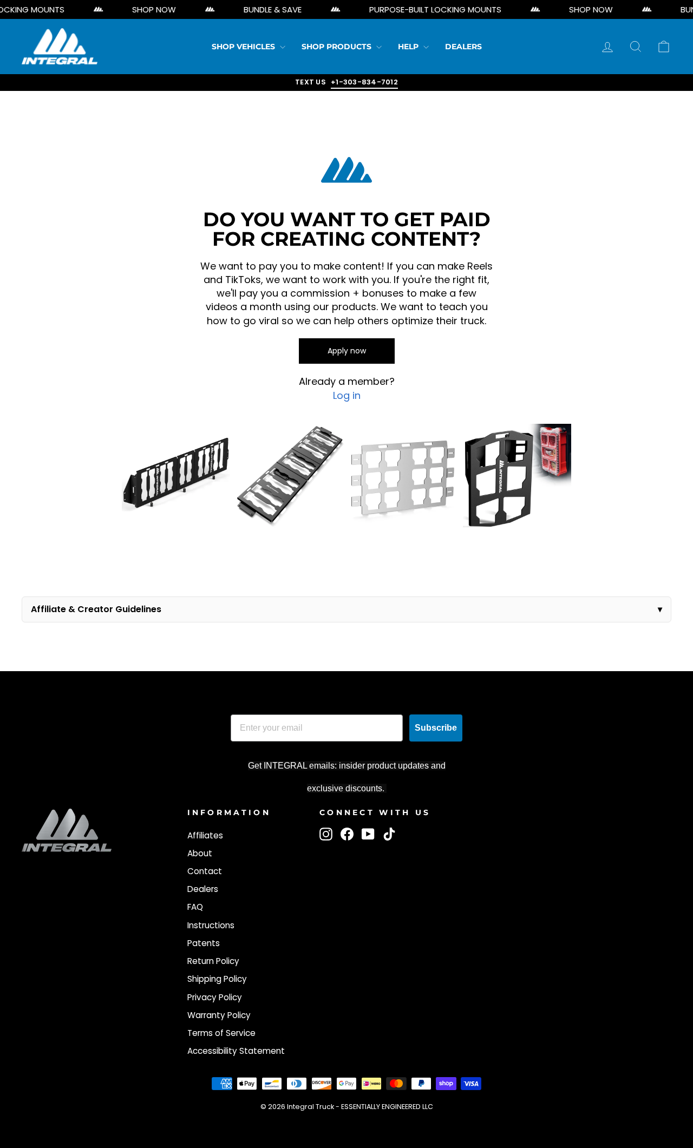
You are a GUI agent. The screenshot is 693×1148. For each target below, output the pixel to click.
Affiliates (205, 835)
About (199, 853)
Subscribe (436, 727)
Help (409, 46)
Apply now (347, 350)
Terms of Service (221, 1033)
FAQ (195, 907)
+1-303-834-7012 (364, 82)
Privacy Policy (214, 997)
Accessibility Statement (236, 1051)
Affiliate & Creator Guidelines (96, 609)
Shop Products (338, 46)
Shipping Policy (217, 979)
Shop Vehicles (244, 46)
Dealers (463, 46)
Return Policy (213, 961)
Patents (203, 943)
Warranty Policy (219, 1015)
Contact (204, 871)
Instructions (210, 925)
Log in (347, 395)
